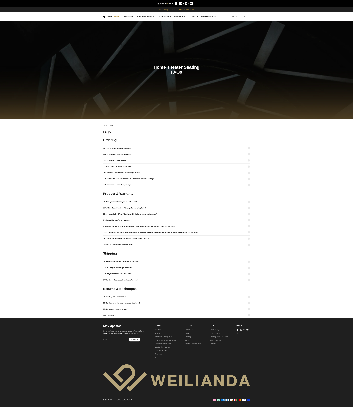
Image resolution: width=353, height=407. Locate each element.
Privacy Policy (215, 333)
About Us (158, 330)
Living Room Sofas (161, 350)
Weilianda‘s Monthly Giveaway (165, 337)
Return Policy (214, 330)
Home (105, 125)
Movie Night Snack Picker (163, 344)
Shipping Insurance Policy (219, 337)
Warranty (188, 340)
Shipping (188, 337)
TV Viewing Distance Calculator (165, 340)
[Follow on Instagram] (241, 330)
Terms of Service (215, 340)
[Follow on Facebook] (237, 330)
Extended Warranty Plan (193, 344)
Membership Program (162, 347)
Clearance (194, 16)
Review (157, 333)
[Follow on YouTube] (247, 330)
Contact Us (189, 330)
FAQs (111, 125)
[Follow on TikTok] (237, 333)
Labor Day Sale (128, 16)
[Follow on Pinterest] (244, 330)
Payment (213, 344)
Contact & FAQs (179, 16)
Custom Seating (163, 16)
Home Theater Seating (144, 16)
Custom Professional (208, 16)
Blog (156, 357)
